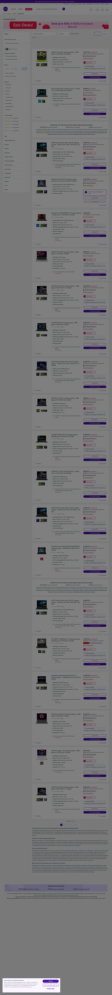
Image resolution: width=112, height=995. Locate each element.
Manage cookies (50, 988)
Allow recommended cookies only (50, 984)
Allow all (51, 981)
